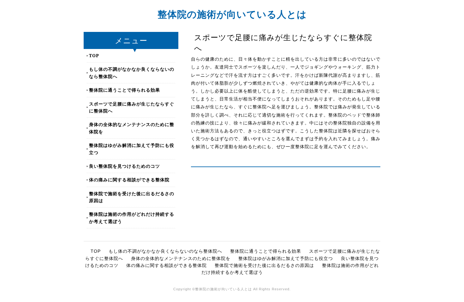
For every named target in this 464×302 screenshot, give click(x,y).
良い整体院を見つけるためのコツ (124, 166)
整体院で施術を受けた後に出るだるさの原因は (131, 196)
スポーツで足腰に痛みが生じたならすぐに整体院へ (131, 107)
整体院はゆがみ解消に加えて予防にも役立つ (131, 148)
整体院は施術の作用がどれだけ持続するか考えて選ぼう (131, 217)
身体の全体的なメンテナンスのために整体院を (131, 127)
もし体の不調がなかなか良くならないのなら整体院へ (131, 72)
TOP (94, 55)
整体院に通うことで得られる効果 (124, 90)
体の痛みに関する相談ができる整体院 (129, 180)
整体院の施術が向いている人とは (232, 14)
